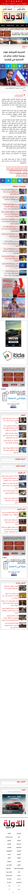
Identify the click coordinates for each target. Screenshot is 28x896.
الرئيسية (19, 833)
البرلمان (9, 840)
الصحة (9, 854)
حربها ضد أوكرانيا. (21, 175)
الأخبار (22, 25)
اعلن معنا (9, 879)
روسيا (24, 172)
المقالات (19, 858)
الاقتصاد (9, 847)
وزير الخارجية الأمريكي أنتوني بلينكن (16, 168)
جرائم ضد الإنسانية (14, 172)
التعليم (19, 865)
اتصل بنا (9, 882)
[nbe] (14, 40)
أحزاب (19, 872)
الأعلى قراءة (20, 582)
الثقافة (19, 854)
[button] (2, 804)
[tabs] (6, 1)
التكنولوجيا (9, 851)
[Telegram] (19, 66)
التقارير (9, 844)
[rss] (14, 1)
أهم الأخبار (21, 509)
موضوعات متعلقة (19, 186)
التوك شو (9, 865)
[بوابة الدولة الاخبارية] (14, 804)
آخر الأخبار (21, 472)
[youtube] (16, 1)
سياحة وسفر (9, 875)
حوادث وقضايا (10, 25)
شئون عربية (9, 872)
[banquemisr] (14, 33)
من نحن (19, 879)
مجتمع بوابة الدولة (19, 868)
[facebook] (21, 1)
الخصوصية (18, 882)
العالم (23, 47)
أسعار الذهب (20, 465)
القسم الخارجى (19, 95)
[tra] (14, 567)
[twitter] (19, 1)
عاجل (17, 25)
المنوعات (19, 851)
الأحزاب (19, 861)
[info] (9, 1)
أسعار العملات (20, 459)
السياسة (19, 844)
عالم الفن (8, 868)
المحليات (9, 861)
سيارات (19, 875)
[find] (11, 1)
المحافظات (18, 847)
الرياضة (3, 25)
